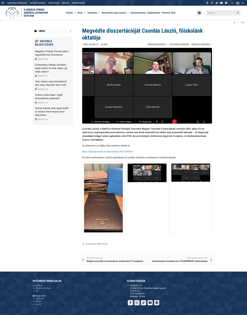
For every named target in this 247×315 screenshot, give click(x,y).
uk (233, 3)
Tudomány (92, 12)
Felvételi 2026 (168, 12)
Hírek (80, 12)
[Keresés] (238, 13)
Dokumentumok (138, 12)
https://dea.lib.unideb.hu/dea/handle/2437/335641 (107, 151)
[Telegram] (226, 3)
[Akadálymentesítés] (199, 13)
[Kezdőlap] (235, 22)
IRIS (3, 3)
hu (238, 3)
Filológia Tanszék (179, 44)
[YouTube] (221, 3)
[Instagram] (212, 3)
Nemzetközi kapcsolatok (114, 12)
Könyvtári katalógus (38, 3)
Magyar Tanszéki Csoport (202, 44)
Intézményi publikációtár (17, 3)
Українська (40, 299)
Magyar (38, 301)
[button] (103, 198)
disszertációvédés (157, 44)
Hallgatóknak (153, 12)
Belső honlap (54, 3)
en (243, 3)
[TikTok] (217, 3)
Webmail (65, 3)
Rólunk (69, 12)
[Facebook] (207, 3)
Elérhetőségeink (78, 3)
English (38, 304)
